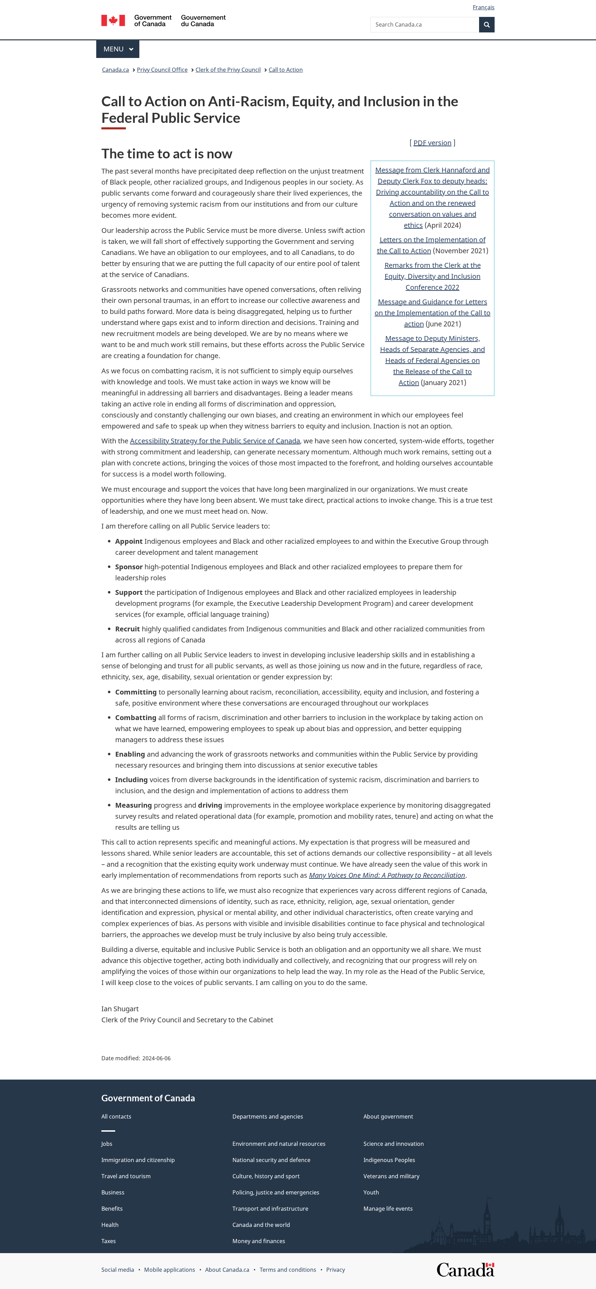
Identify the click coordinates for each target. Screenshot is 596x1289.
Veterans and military (391, 1176)
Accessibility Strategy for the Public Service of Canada (215, 440)
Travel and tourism (126, 1176)
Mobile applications (169, 1269)
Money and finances (258, 1241)
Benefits (112, 1208)
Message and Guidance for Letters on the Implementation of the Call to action (432, 312)
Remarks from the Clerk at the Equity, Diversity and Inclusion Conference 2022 (433, 276)
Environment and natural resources (279, 1144)
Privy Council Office (162, 69)
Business (113, 1192)
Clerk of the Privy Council (228, 69)
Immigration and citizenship (138, 1160)
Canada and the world (261, 1225)
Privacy (335, 1269)
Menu (114, 48)
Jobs (106, 1144)
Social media (117, 1269)
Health (110, 1225)
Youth (371, 1192)
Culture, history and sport (266, 1176)
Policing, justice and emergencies (275, 1192)
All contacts (116, 1116)
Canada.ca (115, 69)
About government (388, 1116)
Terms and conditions (288, 1269)
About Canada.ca (227, 1269)
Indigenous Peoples (389, 1160)
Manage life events (388, 1208)
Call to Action (286, 69)
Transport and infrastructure (270, 1208)
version (432, 142)
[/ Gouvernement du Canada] (163, 21)
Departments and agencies (267, 1116)
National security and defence (271, 1160)
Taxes (108, 1241)
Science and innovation (394, 1144)
